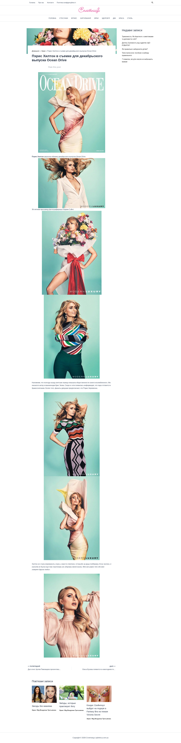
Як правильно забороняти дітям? (135, 49)
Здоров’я (106, 18)
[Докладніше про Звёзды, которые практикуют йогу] (71, 693)
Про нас (41, 2)
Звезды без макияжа (42, 706)
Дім (114, 18)
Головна (32, 2)
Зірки (96, 18)
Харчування (85, 18)
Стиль (130, 18)
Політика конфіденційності (66, 2)
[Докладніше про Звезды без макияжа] (44, 694)
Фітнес (74, 18)
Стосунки (63, 18)
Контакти (50, 2)
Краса (121, 18)
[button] (152, 2)
